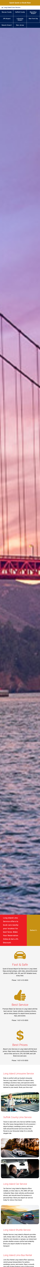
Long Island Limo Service (12, 7)
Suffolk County (20, 12)
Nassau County (6, 12)
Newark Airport (7, 25)
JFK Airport (6, 18)
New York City (33, 18)
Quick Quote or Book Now (20, 3)
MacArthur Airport (33, 12)
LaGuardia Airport (20, 19)
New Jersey (20, 25)
